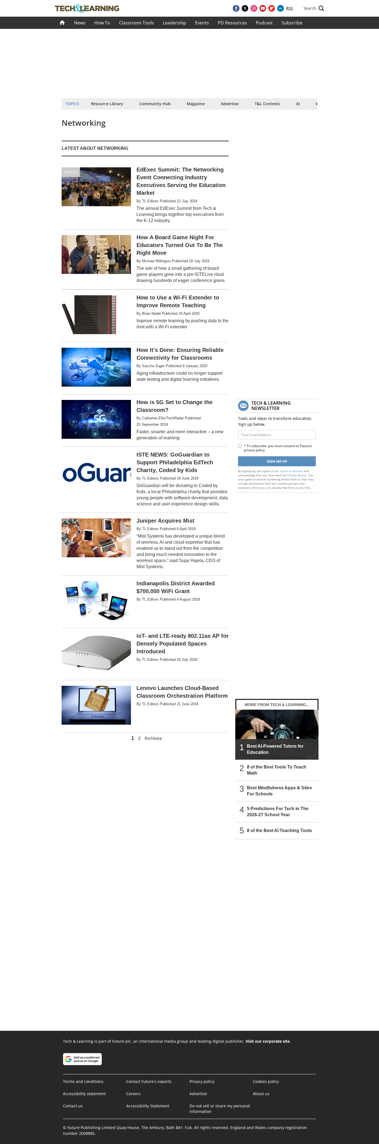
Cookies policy (266, 1081)
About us (261, 1093)
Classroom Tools (136, 23)
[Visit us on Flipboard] (271, 8)
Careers (133, 1093)
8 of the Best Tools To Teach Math (276, 770)
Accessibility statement (84, 1093)
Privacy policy (202, 1081)
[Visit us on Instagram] (254, 8)
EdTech (70, 172)
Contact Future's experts (148, 1081)
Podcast (264, 23)
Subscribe (292, 23)
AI (298, 103)
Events (202, 23)
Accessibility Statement (147, 1105)
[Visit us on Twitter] (245, 8)
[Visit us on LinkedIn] (280, 8)
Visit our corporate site (268, 1041)
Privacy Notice (297, 475)
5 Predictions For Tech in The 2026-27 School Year (278, 811)
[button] (314, 8)
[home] (62, 23)
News (79, 23)
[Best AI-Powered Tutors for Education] (277, 735)
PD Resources (232, 23)
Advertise (230, 103)
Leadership (174, 23)
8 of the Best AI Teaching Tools (279, 830)
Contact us (73, 1105)
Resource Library (107, 103)
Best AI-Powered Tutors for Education (275, 749)
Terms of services (292, 471)
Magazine (196, 103)
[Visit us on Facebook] (236, 8)
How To (102, 23)
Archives (153, 738)
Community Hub (155, 103)
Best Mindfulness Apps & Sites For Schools (279, 790)
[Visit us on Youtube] (262, 8)
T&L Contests (267, 103)
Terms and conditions (83, 1081)
